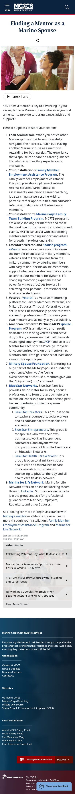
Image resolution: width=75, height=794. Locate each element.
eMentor (15, 249)
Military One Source (12, 704)
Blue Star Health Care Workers (36, 456)
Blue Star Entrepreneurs (31, 430)
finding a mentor (14, 516)
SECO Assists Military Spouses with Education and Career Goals (34, 580)
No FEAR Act (32, 777)
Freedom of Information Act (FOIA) (42, 780)
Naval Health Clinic (12, 740)
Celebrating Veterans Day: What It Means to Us (35, 554)
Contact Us (8, 675)
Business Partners (11, 672)
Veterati (27, 298)
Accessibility (31, 783)
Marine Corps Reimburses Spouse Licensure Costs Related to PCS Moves (33, 566)
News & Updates (11, 668)
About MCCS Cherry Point (16, 730)
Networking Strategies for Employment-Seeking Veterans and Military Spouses (30, 593)
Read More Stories (17, 604)
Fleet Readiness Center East (17, 744)
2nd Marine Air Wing (13, 737)
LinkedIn (27, 491)
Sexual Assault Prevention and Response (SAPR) (28, 708)
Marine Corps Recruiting (15, 701)
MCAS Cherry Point (12, 733)
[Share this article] (37, 40)
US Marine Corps (11, 697)
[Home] (23, 7)
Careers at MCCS (11, 665)
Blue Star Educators (28, 412)
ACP (47, 342)
